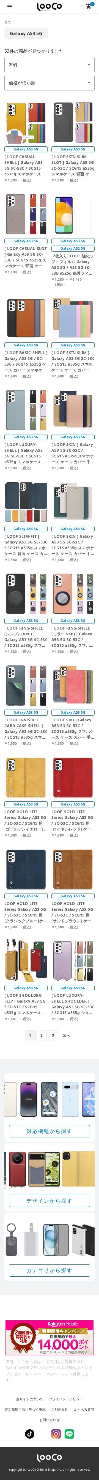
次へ (66, 1035)
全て (7, 22)
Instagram (56, 1434)
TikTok (29, 1434)
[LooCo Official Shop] (49, 7)
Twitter (43, 1434)
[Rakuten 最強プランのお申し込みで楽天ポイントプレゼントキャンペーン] (50, 1337)
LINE (69, 1434)
